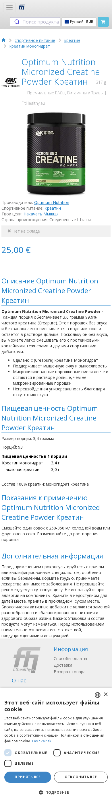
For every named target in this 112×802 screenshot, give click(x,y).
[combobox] (35, 21)
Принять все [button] (27, 776)
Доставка (63, 665)
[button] (56, 792)
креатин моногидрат (29, 46)
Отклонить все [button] (81, 776)
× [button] (105, 694)
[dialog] (56, 745)
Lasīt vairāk (41, 741)
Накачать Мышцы (41, 214)
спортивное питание (35, 40)
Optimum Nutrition (51, 202)
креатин (72, 40)
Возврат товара (70, 671)
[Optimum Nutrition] (10, 82)
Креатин (53, 208)
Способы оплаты (70, 658)
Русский (81, 21)
